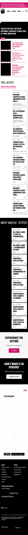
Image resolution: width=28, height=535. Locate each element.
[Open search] (23, 11)
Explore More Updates (8, 86)
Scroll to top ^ (14, 493)
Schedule (14, 11)
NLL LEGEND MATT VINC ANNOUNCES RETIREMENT (17, 44)
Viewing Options (14, 376)
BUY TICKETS (22, 6)
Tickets (8, 11)
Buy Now (14, 350)
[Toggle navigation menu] (26, 11)
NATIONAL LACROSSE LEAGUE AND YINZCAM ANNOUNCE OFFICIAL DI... (18, 68)
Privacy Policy (5, 526)
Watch (19, 11)
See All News (22, 222)
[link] (13, 45)
